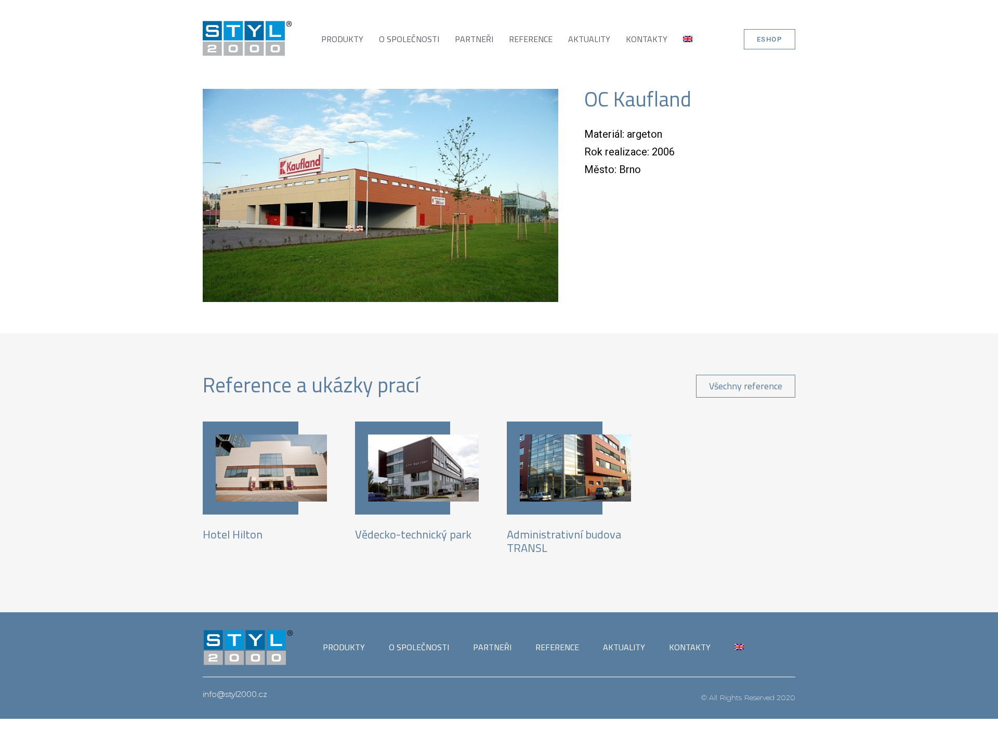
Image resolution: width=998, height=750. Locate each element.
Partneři (474, 39)
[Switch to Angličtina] (687, 39)
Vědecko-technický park (413, 534)
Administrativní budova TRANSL (564, 541)
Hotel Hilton (232, 534)
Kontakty (646, 39)
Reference (531, 39)
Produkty (342, 39)
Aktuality (589, 39)
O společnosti (409, 39)
